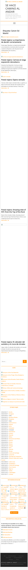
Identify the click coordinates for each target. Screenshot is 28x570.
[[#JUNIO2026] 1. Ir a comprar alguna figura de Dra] (14, 489)
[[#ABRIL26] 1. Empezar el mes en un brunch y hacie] (5, 497)
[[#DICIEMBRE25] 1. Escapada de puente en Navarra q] (14, 506)
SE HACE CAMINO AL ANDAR (12, 8)
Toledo (10, 470)
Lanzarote (11, 454)
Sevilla (10, 412)
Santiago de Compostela (15, 456)
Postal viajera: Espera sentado (13, 79)
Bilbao (10, 437)
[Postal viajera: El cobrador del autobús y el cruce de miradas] (14, 282)
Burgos (11, 451)
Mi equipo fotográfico (18, 557)
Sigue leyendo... (7, 52)
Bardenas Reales (13, 417)
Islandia (11, 474)
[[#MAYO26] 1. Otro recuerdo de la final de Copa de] (22, 489)
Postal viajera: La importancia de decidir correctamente (13, 41)
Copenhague (12, 472)
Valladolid (11, 428)
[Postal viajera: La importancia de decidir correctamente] (14, 37)
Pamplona (11, 419)
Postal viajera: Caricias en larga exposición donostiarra (13, 61)
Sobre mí (17, 559)
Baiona (11, 444)
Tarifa (10, 426)
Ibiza (10, 447)
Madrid (11, 424)
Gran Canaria (12, 467)
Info (4, 555)
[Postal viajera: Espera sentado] (14, 76)
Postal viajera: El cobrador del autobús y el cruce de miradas (13, 343)
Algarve (11, 469)
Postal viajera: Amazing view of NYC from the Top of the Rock (13, 211)
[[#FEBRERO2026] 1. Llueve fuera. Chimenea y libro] (22, 497)
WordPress (7, 564)
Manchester (12, 431)
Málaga (11, 445)
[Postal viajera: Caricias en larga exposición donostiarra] (14, 57)
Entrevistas (11, 559)
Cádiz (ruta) (12, 461)
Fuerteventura (12, 422)
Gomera (11, 433)
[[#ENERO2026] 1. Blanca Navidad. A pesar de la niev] (5, 506)
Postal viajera (8, 557)
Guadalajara (12, 463)
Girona (10, 442)
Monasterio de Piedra (14, 438)
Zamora (11, 440)
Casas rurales (21, 555)
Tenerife (11, 435)
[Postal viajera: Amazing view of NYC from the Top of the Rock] (14, 150)
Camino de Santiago (14, 453)
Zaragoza (11, 413)
